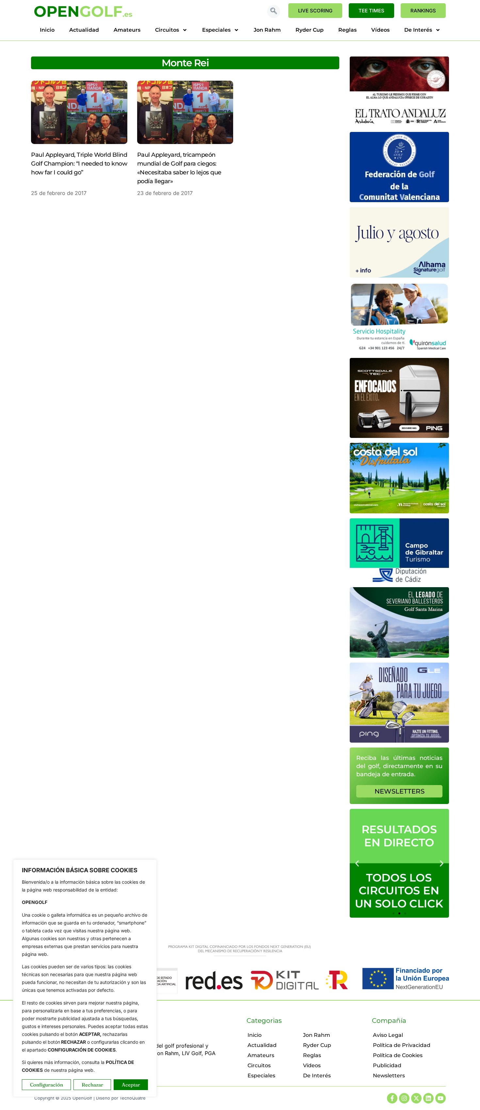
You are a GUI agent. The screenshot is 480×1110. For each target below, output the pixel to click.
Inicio (47, 30)
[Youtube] (440, 1098)
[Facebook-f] (392, 1098)
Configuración (46, 1085)
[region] (85, 978)
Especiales (216, 30)
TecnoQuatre (133, 1098)
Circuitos (167, 30)
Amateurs (127, 30)
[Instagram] (404, 1098)
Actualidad (84, 30)
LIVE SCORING (315, 11)
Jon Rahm (267, 30)
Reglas (347, 30)
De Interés (418, 30)
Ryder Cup (310, 30)
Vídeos (380, 30)
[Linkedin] (428, 1098)
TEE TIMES (371, 11)
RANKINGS (423, 11)
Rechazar (92, 1085)
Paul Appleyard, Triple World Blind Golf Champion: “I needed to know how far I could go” (79, 163)
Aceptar (131, 1085)
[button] (273, 11)
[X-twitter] (416, 1098)
